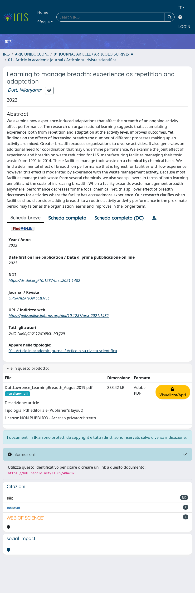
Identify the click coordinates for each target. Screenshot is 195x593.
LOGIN (184, 26)
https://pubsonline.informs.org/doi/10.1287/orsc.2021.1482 (59, 315)
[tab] (154, 218)
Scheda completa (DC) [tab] (119, 218)
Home (42, 12)
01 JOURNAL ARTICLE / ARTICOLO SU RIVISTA (93, 54)
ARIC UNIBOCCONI (32, 54)
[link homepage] (17, 17)
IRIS (6, 54)
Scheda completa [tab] (67, 218)
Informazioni (23, 454)
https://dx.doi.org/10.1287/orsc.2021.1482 (44, 280)
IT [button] (180, 7)
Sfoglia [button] (43, 21)
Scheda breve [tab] (25, 217)
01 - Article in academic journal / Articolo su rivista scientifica (62, 59)
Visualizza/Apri (173, 392)
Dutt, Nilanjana (24, 90)
